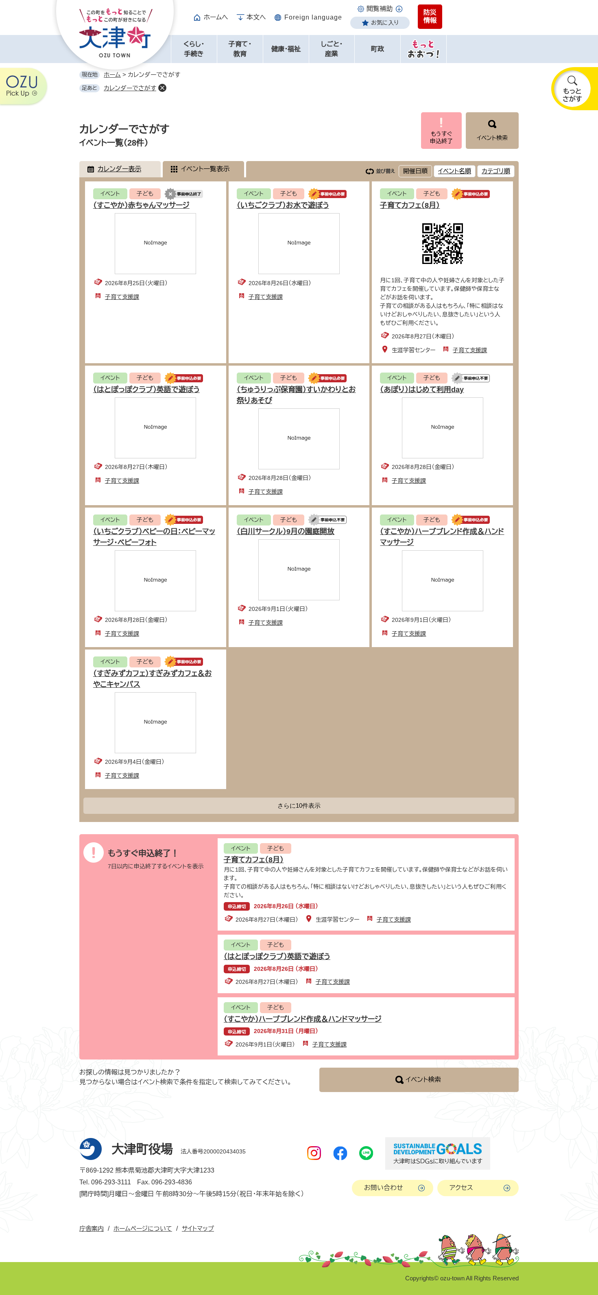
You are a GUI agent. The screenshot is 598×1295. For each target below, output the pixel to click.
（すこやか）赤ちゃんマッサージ (141, 205)
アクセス (461, 1187)
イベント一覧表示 (205, 169)
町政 (377, 49)
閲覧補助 (380, 8)
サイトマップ (198, 1228)
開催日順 (415, 171)
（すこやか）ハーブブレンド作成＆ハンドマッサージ (303, 1019)
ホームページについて (142, 1228)
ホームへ (216, 17)
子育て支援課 (122, 297)
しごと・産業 (332, 49)
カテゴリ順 (496, 171)
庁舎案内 (91, 1228)
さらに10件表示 (299, 805)
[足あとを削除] (162, 88)
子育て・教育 (240, 49)
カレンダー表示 (119, 169)
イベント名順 (454, 171)
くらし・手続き (193, 49)
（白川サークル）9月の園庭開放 (285, 532)
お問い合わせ (383, 1187)
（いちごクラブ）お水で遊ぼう (283, 205)
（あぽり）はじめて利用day (422, 390)
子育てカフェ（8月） (410, 205)
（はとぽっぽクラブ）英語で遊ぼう (146, 390)
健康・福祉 (286, 49)
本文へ (256, 17)
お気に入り (385, 23)
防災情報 (429, 16)
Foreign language (313, 17)
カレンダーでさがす (130, 88)
